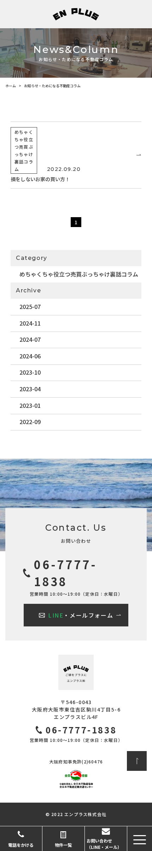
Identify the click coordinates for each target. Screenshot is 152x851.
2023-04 (30, 389)
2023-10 (30, 372)
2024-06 (30, 356)
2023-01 (30, 405)
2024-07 (30, 339)
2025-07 (30, 306)
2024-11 (30, 323)
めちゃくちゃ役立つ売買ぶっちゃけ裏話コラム (78, 274)
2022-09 (30, 421)
